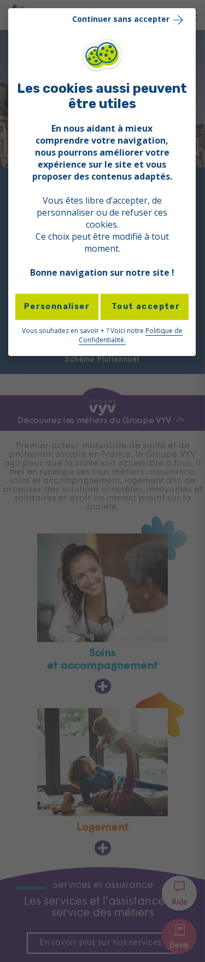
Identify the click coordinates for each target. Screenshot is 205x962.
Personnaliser (57, 306)
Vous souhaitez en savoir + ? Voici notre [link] (102, 335)
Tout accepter (144, 306)
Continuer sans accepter (120, 19)
